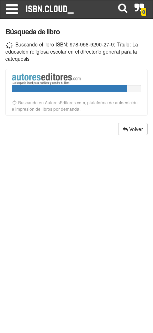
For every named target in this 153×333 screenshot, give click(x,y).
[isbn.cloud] (50, 9)
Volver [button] (135, 129)
